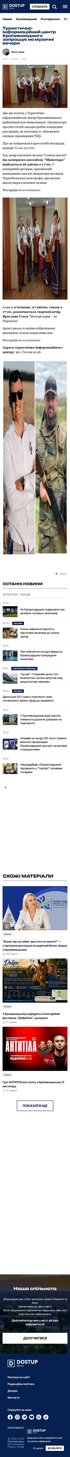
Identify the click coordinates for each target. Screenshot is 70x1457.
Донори (12, 1390)
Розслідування (50, 19)
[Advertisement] (35, 832)
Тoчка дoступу (25, 148)
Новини (7, 19)
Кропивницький (26, 19)
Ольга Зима (17, 51)
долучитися (35, 1338)
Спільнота (39, 6)
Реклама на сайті (19, 1377)
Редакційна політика (21, 1384)
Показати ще (35, 1106)
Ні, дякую (38, 1448)
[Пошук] (53, 6)
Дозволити (55, 1448)
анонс (64, 573)
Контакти (14, 1397)
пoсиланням (31, 190)
